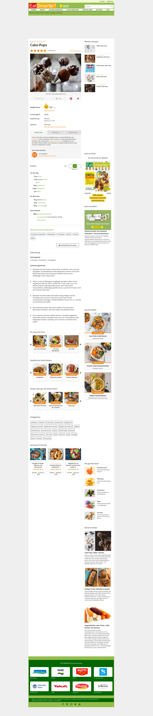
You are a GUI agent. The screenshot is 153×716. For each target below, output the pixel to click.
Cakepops (34, 422)
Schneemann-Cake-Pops (104, 65)
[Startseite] (42, 5)
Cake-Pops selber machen (94, 553)
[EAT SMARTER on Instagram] (71, 704)
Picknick (62, 434)
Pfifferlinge (100, 479)
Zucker (45, 179)
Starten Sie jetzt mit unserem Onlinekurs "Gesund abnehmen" (97, 232)
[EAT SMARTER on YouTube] (79, 704)
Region (77, 426)
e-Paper (109, 193)
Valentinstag (62, 430)
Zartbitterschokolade (55, 141)
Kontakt (51, 699)
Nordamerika (35, 430)
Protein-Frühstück (71, 377)
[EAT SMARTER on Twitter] (75, 704)
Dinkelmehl (35, 139)
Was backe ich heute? (37, 434)
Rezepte (42, 10)
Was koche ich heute (40, 405)
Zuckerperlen (41, 217)
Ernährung (49, 422)
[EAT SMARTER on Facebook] (63, 704)
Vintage (74, 434)
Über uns (34, 699)
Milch (39, 191)
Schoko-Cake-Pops (102, 86)
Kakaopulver (41, 220)
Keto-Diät (71, 349)
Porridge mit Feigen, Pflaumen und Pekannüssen (38, 465)
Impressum (60, 699)
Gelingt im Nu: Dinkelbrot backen (97, 589)
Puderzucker (41, 203)
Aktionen (99, 10)
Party (55, 434)
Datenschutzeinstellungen (79, 699)
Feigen (99, 501)
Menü (33, 438)
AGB (55, 699)
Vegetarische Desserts (65, 426)
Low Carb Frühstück (40, 349)
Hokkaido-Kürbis (102, 467)
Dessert (39, 438)
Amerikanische (45, 430)
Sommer (33, 10)
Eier (38, 182)
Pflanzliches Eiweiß (55, 377)
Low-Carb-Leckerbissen (98, 336)
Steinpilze (100, 512)
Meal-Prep (71, 406)
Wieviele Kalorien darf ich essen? (55, 127)
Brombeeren (100, 490)
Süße (68, 434)
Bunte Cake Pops (102, 76)
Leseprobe (88, 193)
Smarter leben (87, 10)
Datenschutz (67, 699)
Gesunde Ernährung (56, 10)
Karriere (39, 699)
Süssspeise (47, 438)
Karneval (71, 430)
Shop (108, 10)
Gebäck (41, 422)
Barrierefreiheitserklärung (39, 700)
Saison (55, 430)
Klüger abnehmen (72, 10)
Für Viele (49, 434)
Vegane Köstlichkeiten (98, 396)
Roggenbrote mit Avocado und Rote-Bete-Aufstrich (73, 465)
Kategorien (57, 700)
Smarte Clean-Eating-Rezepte (98, 366)
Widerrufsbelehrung (92, 699)
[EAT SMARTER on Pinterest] (67, 704)
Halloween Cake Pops (103, 57)
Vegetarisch (68, 422)
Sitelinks (45, 699)
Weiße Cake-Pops (102, 46)
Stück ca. (75, 169)
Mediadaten (50, 700)
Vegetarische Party (36, 426)
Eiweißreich (39, 377)
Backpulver (41, 188)
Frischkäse (40, 206)
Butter (39, 176)
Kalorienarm (58, 422)
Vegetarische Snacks (51, 426)
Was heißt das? (49, 110)
